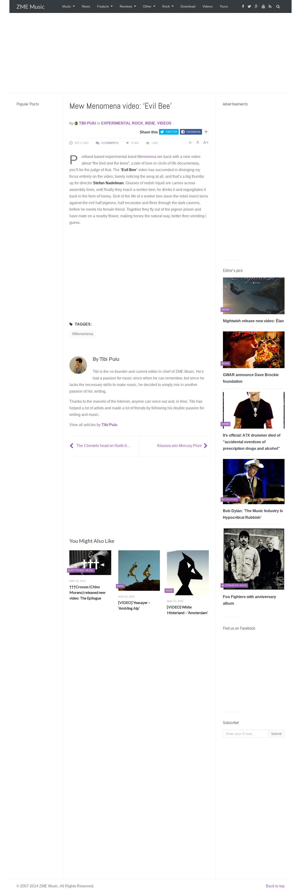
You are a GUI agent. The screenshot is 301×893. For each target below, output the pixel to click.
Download (188, 6)
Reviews (126, 6)
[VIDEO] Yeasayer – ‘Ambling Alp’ (134, 605)
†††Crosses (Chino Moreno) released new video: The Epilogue (87, 592)
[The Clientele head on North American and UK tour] (72, 446)
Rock (166, 6)
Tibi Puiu (87, 123)
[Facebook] (243, 6)
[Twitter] (250, 6)
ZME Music (30, 6)
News (86, 6)
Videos (207, 6)
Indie (150, 123)
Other (147, 6)
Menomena (146, 157)
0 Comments (110, 142)
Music (66, 6)
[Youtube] (264, 6)
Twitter (171, 131)
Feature (103, 6)
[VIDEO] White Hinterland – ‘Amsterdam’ (187, 610)
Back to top (275, 886)
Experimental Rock (122, 123)
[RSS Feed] (271, 6)
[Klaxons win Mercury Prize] (206, 446)
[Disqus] (139, 688)
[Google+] (257, 6)
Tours (224, 6)
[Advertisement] (150, 53)
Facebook (193, 131)
